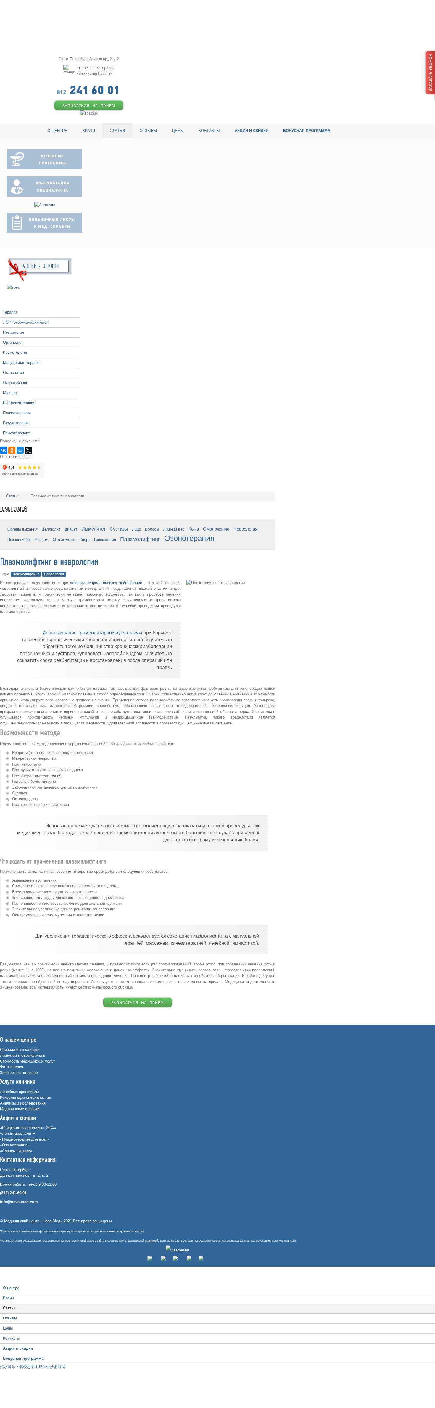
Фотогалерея (11, 1067)
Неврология (13, 332)
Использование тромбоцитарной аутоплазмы (92, 632)
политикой (151, 1240)
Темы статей (13, 509)
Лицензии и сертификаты (22, 1055)
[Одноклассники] (11, 450)
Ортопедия (12, 342)
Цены (8, 1328)
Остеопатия (13, 372)
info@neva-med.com (19, 1202)
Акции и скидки (18, 1348)
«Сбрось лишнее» (16, 1151)
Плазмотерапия (17, 413)
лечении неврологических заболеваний (106, 583)
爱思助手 (30, 1366)
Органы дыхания (22, 529)
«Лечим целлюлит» (17, 1133)
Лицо (136, 529)
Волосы (152, 529)
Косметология (15, 352)
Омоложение (216, 529)
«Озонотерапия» (14, 1145)
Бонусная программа (23, 1358)
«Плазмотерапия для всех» (24, 1139)
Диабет (71, 529)
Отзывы (10, 1318)
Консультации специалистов (25, 1097)
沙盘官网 (57, 1366)
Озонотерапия (15, 382)
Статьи (9, 1308)
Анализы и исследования (23, 1103)
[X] (28, 450)
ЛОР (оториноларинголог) (26, 322)
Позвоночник (18, 539)
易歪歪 (44, 1366)
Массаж (10, 392)
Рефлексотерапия (19, 403)
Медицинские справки (19, 1109)
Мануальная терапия (22, 362)
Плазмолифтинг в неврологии (49, 562)
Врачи (8, 1298)
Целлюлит (50, 529)
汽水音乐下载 (11, 1366)
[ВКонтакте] (3, 450)
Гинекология (105, 539)
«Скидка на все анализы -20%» (28, 1128)
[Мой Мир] (20, 450)
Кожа (193, 529)
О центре (11, 1288)
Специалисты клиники (19, 1049)
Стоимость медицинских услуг (27, 1061)
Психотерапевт (16, 433)
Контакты (11, 1338)
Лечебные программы (19, 1091)
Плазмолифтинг (140, 539)
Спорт (84, 539)
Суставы (119, 529)
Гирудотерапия (16, 423)
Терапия (10, 312)
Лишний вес (173, 529)
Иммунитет (93, 528)
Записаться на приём (19, 1073)
